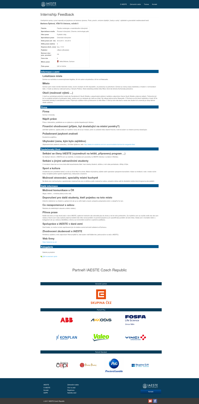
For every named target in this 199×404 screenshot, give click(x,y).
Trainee (146, 4)
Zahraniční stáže (135, 4)
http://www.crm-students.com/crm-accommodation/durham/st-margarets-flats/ (109, 144)
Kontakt (154, 4)
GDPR (46, 393)
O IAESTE (123, 4)
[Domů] (48, 4)
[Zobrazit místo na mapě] (58, 61)
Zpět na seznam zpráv (49, 256)
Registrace (70, 390)
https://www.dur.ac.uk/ (49, 242)
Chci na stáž (71, 388)
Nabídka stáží (71, 393)
